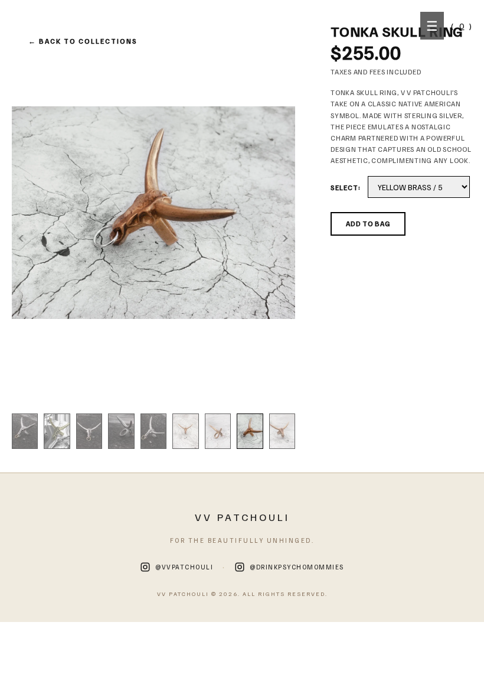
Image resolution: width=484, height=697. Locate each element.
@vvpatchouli (184, 567)
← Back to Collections (83, 41)
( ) (461, 26)
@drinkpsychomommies (297, 567)
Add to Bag (368, 223)
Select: (346, 187)
